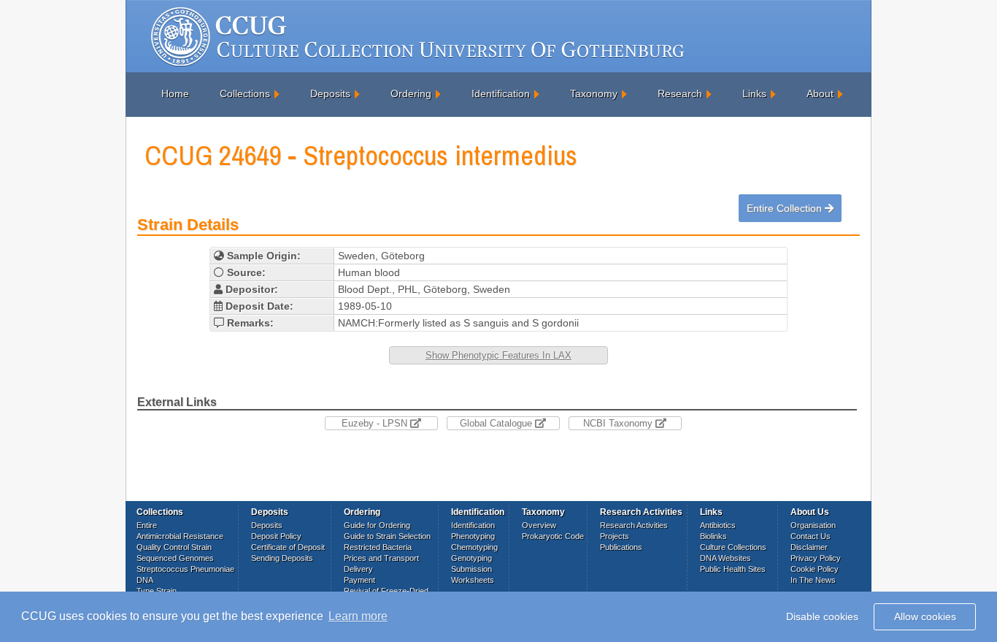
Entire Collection (786, 208)
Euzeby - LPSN (376, 423)
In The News (813, 580)
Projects (614, 536)
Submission (471, 569)
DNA (144, 580)
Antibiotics (718, 525)
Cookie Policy (814, 569)
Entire (146, 525)
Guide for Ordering (377, 525)
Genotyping (471, 558)
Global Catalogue (497, 423)
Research (680, 93)
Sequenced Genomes (175, 558)
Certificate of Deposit (288, 547)
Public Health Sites (733, 569)
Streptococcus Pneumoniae (185, 569)
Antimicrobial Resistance (179, 536)
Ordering (410, 93)
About (820, 93)
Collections (245, 93)
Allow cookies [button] (925, 616)
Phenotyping (473, 536)
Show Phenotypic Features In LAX (498, 355)
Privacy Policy (815, 558)
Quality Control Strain (174, 547)
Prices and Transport (381, 558)
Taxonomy (593, 93)
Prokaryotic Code (553, 536)
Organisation (813, 525)
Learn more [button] (358, 616)
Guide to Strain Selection (387, 536)
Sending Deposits (282, 558)
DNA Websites (725, 558)
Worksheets (472, 580)
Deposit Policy (276, 536)
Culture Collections (733, 547)
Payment (359, 580)
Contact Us (810, 536)
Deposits (330, 93)
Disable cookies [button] (822, 616)
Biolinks (713, 536)
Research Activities (634, 525)
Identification (500, 93)
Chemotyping (474, 547)
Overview (539, 525)
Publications (621, 547)
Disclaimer (809, 547)
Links (754, 93)
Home (175, 93)
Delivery (358, 569)
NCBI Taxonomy (619, 423)
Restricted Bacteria (378, 547)
